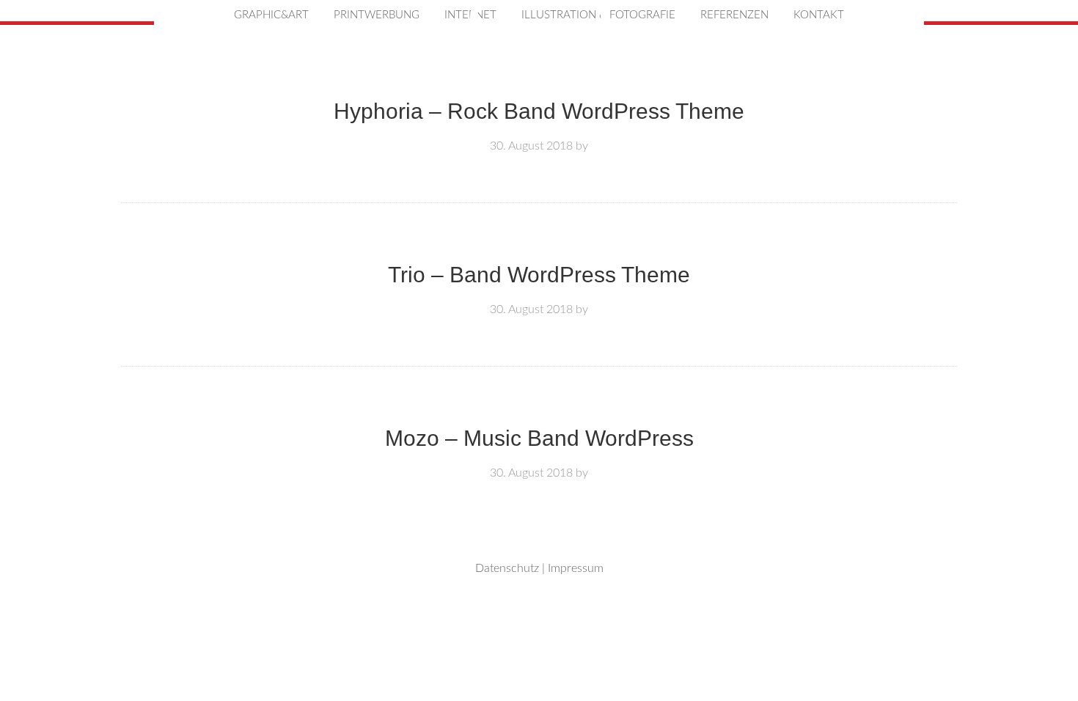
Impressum (576, 568)
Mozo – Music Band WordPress (539, 438)
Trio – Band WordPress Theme (539, 275)
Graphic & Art (539, 144)
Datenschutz (507, 568)
